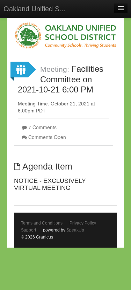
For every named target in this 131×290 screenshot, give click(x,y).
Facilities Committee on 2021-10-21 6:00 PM (60, 79)
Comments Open (46, 136)
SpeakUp (75, 230)
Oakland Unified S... (34, 9)
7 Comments (42, 127)
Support (28, 230)
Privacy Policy (83, 223)
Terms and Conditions (42, 223)
